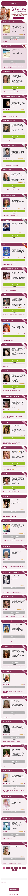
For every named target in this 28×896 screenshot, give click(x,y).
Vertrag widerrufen (14, 889)
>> (16, 870)
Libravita (14, 4)
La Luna (8, 819)
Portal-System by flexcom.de (14, 894)
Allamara (8, 22)
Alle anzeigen (3, 882)
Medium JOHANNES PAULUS (12, 97)
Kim (6, 496)
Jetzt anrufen (15, 87)
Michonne (8, 121)
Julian (5, 474)
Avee (7, 46)
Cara (7, 671)
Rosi (6, 546)
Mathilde (6, 448)
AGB (6, 886)
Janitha (5, 295)
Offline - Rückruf (15, 37)
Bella (7, 796)
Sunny (7, 771)
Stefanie (8, 647)
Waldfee (6, 422)
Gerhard (6, 371)
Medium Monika (8, 320)
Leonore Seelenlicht (10, 269)
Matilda (8, 170)
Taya (6, 843)
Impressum (21, 886)
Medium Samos (10, 145)
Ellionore (8, 220)
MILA (4, 245)
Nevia (7, 722)
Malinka (8, 597)
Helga (7, 746)
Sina (6, 697)
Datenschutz (10, 886)
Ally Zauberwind (11, 572)
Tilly (6, 521)
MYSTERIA (8, 72)
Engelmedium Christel (11, 396)
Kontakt (15, 886)
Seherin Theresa (11, 196)
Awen (5, 345)
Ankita (7, 621)
